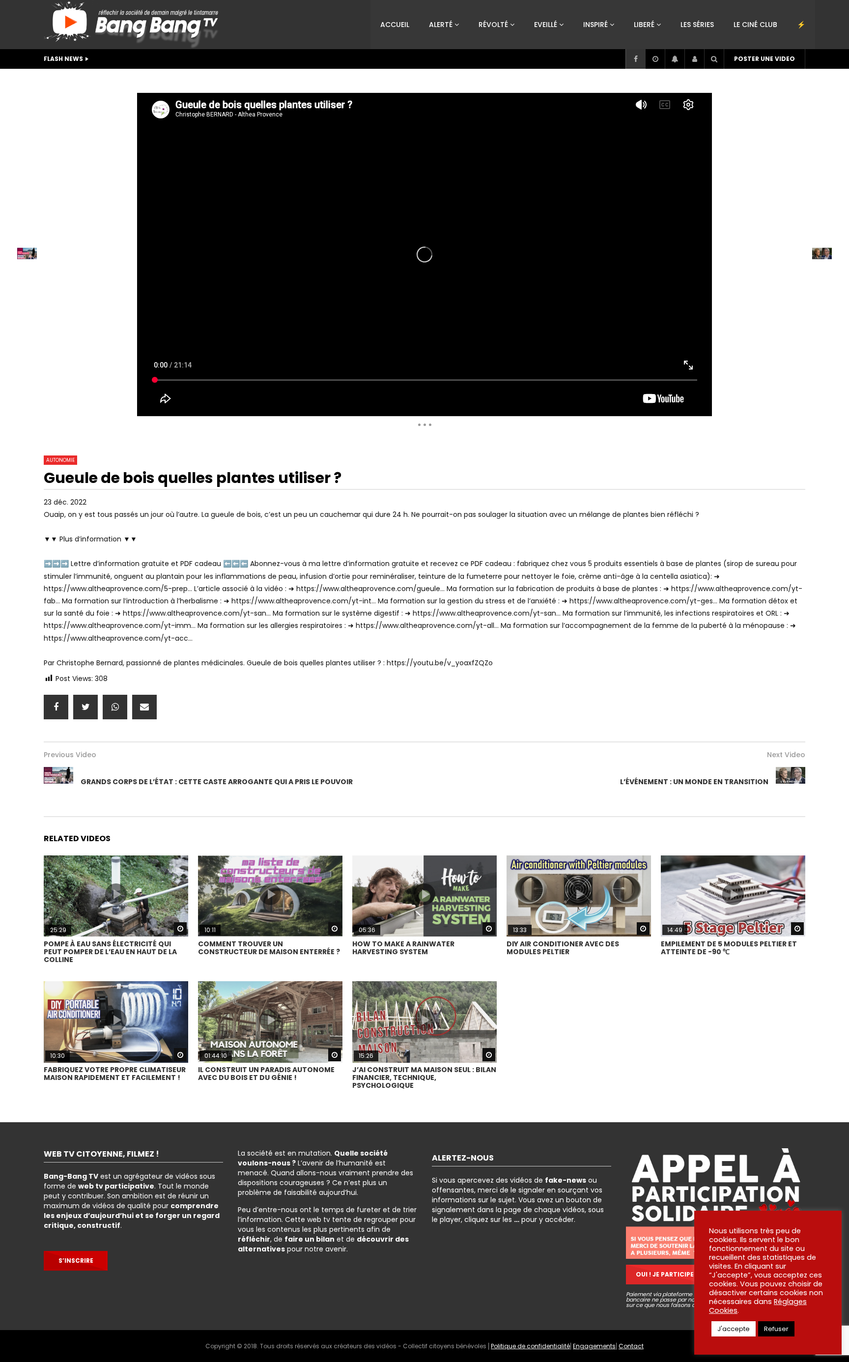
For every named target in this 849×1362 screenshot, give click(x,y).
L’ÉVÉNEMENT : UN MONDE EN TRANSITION (694, 782)
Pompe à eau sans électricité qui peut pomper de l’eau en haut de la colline (110, 952)
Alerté (441, 24)
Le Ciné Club (755, 24)
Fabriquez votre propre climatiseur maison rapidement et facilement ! (115, 1073)
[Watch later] (655, 59)
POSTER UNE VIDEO (764, 59)
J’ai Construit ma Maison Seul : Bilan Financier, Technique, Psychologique (424, 1077)
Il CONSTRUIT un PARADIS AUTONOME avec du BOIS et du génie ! (266, 1073)
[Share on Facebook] (56, 707)
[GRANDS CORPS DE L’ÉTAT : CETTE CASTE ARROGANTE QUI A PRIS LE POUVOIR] (58, 781)
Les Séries (697, 24)
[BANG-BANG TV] (134, 24)
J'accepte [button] (733, 1329)
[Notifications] (674, 59)
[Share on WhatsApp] (115, 707)
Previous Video (70, 755)
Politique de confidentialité (530, 1346)
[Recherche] (714, 59)
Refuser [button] (776, 1329)
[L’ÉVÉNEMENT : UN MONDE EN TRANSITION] (790, 781)
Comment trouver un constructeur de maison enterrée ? (269, 948)
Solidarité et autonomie (252, 81)
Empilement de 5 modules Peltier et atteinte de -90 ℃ (729, 948)
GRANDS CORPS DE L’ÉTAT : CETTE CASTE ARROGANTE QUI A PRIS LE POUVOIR (217, 782)
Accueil (394, 24)
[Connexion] (694, 59)
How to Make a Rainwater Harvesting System (403, 948)
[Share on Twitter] (85, 707)
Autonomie (327, 81)
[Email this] (144, 707)
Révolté (493, 24)
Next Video (786, 755)
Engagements (594, 1346)
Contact (631, 1346)
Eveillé (545, 24)
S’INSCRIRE (75, 1260)
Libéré (187, 81)
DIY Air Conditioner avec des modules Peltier (563, 948)
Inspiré (595, 24)
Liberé (644, 24)
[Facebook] (635, 59)
